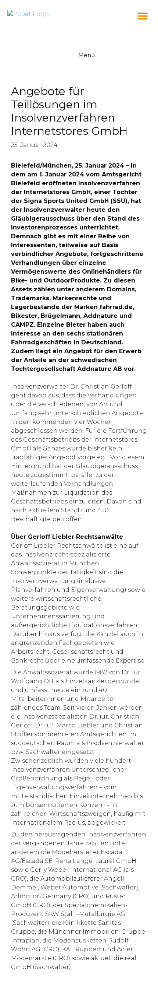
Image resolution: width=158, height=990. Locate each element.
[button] (142, 15)
